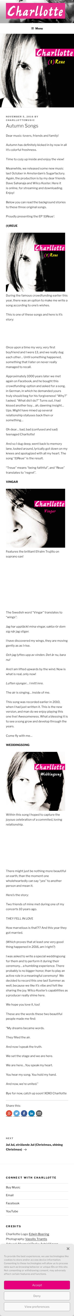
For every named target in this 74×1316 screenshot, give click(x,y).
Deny (37, 1296)
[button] (68, 1249)
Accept (37, 1285)
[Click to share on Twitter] (16, 1113)
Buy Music (13, 1187)
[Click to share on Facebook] (24, 1113)
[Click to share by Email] (39, 1113)
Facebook (12, 1203)
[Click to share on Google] (9, 1113)
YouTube (12, 1211)
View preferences (37, 1307)
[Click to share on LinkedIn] (31, 1113)
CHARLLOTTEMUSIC (20, 120)
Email (10, 1195)
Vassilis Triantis (36, 1239)
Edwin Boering (39, 1234)
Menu (39, 28)
